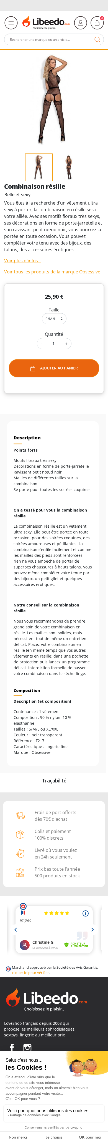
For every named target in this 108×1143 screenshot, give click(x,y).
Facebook (11, 1047)
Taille (54, 310)
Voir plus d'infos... (22, 261)
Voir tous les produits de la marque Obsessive (52, 272)
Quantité (54, 334)
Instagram (27, 1047)
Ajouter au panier (59, 368)
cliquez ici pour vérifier (30, 972)
